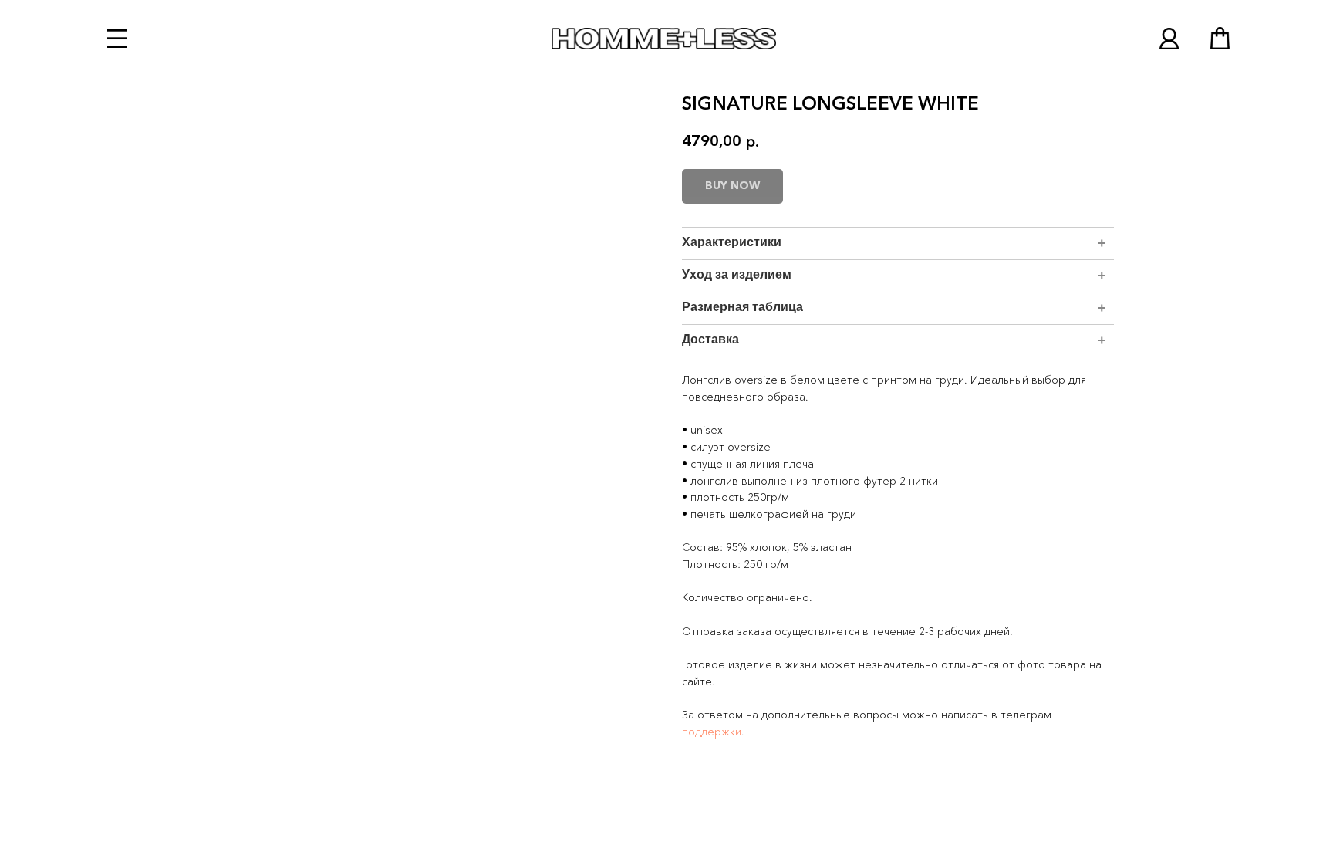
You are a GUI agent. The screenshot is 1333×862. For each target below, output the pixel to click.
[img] (1169, 38)
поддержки (711, 732)
